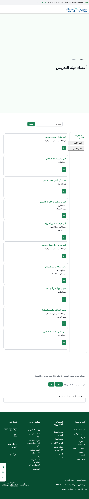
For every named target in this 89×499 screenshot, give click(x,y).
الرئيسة (82, 59)
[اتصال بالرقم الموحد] (3, 472)
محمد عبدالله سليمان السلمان (53, 310)
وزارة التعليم (35, 430)
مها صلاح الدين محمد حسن (54, 180)
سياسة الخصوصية (67, 489)
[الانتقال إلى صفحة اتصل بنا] (3, 478)
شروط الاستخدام (81, 489)
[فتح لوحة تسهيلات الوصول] (3, 467)
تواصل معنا (81, 459)
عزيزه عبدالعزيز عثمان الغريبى (53, 202)
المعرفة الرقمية (79, 434)
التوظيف (36, 469)
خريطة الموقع (82, 480)
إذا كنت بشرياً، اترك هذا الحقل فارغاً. (72, 396)
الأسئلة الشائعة (80, 430)
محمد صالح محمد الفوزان (55, 267)
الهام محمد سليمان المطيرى (54, 245)
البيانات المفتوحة (79, 448)
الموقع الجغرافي (69, 480)
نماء (61, 458)
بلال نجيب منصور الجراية (55, 223)
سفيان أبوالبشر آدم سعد (56, 288)
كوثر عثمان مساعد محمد (55, 137)
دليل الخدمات (80, 438)
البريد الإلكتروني (57, 443)
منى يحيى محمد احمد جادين (54, 331)
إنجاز (61, 454)
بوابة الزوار (58, 439)
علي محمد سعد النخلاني (56, 158)
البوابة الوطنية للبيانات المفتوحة (33, 441)
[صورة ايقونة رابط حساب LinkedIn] (15, 435)
